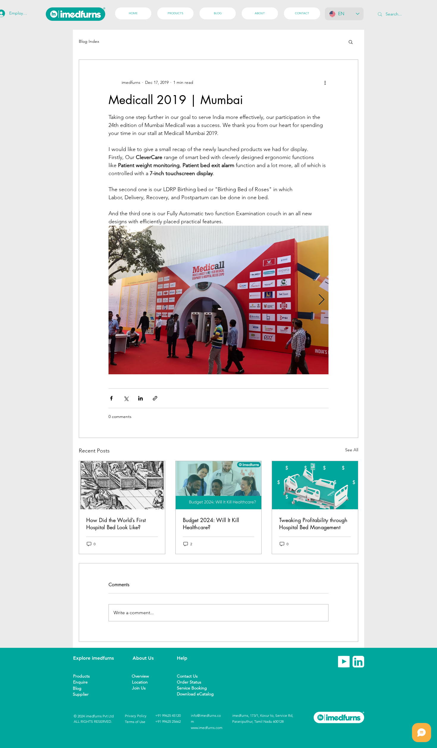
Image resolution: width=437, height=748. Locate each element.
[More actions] (324, 82)
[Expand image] (218, 300)
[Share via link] (155, 398)
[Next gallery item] (321, 300)
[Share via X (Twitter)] (126, 398)
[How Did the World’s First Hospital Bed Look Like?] (122, 485)
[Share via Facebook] (111, 398)
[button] (350, 41)
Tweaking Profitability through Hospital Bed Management (313, 523)
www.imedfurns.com (206, 727)
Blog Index (89, 41)
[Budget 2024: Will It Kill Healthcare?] (219, 485)
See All (351, 449)
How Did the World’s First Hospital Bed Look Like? (116, 523)
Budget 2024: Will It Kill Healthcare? (211, 523)
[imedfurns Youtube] (344, 661)
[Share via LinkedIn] (140, 398)
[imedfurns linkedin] (358, 661)
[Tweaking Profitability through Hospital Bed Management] (315, 485)
